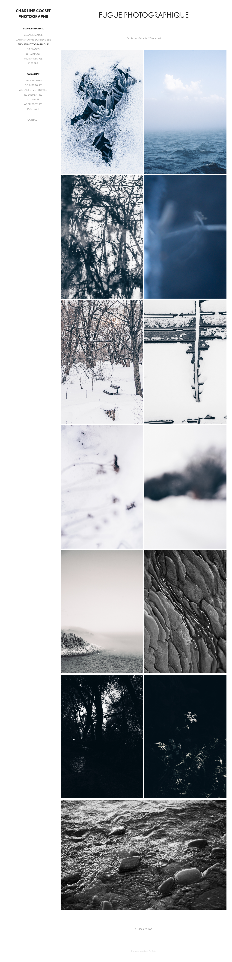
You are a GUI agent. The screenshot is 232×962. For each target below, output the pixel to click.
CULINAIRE (33, 99)
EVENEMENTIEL (33, 94)
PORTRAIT (33, 109)
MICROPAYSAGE (33, 58)
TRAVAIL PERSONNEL (33, 28)
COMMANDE (33, 74)
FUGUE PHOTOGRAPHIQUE (33, 44)
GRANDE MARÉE (33, 35)
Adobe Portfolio (149, 951)
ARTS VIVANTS (33, 80)
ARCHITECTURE (33, 104)
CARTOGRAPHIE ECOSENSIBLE (33, 39)
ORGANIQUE (33, 54)
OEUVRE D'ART (33, 85)
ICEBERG (33, 63)
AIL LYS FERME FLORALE (33, 90)
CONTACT (33, 119)
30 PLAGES (33, 49)
